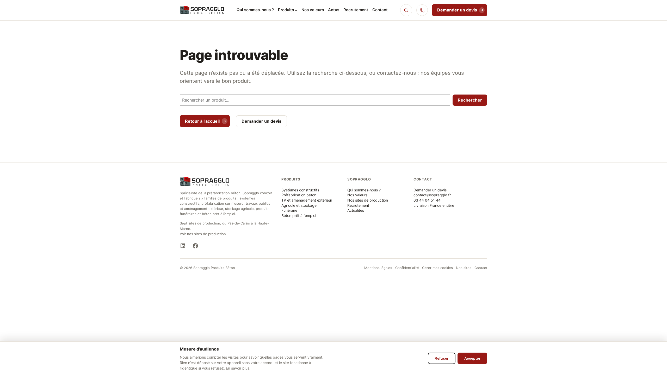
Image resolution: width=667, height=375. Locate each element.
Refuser (441, 358)
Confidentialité (407, 268)
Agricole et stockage (299, 205)
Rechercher (470, 100)
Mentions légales (378, 268)
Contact (480, 268)
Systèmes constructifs (300, 190)
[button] (406, 10)
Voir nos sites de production (203, 234)
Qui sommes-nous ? (364, 190)
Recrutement (358, 205)
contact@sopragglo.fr (432, 195)
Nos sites (463, 268)
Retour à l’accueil (202, 121)
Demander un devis (457, 9)
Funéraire (289, 210)
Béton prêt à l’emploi (298, 215)
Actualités (355, 210)
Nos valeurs (357, 195)
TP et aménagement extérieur (306, 200)
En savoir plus (237, 368)
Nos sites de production (367, 200)
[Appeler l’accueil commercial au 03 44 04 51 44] (422, 10)
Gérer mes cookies (437, 268)
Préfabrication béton (298, 195)
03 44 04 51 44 (427, 200)
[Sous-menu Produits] (296, 10)
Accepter (472, 358)
